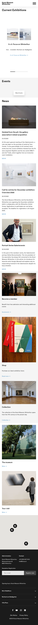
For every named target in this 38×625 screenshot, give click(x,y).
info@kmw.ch (23, 561)
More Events (19, 93)
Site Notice (13, 615)
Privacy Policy (23, 615)
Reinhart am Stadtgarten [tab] (9, 597)
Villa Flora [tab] (5, 603)
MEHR (4, 158)
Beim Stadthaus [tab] (6, 591)
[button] (15, 526)
